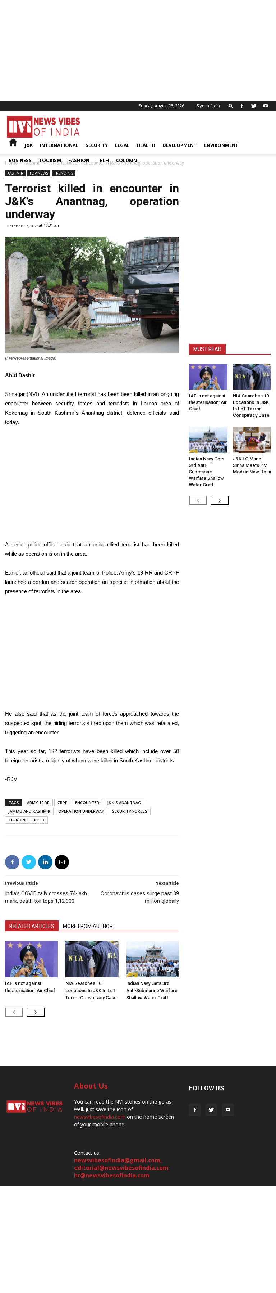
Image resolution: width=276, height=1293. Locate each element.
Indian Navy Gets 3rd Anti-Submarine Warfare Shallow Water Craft (152, 990)
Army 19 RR (38, 802)
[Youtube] (265, 106)
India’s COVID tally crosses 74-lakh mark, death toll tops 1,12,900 (46, 897)
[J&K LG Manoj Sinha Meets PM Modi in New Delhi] (252, 440)
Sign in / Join (208, 105)
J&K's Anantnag (124, 802)
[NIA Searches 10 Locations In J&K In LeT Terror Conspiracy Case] (91, 959)
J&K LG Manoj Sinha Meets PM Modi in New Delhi (252, 465)
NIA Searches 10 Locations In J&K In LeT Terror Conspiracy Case (91, 990)
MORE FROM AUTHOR (88, 926)
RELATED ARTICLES (31, 926)
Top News (38, 173)
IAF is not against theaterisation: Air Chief (208, 402)
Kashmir (15, 173)
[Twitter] (253, 106)
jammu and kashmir (29, 811)
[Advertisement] (138, 50)
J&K (29, 145)
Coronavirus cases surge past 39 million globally (140, 897)
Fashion (78, 160)
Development (179, 145)
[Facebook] (241, 106)
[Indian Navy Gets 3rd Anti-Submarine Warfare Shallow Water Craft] (152, 959)
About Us (91, 1086)
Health (146, 145)
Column (126, 160)
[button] (231, 105)
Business (20, 160)
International (59, 145)
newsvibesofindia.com (99, 1116)
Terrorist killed (26, 820)
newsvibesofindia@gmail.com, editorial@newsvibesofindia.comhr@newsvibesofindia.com (121, 1167)
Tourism (50, 160)
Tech (103, 160)
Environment (221, 145)
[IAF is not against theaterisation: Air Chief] (31, 959)
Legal (122, 145)
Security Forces (129, 811)
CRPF (62, 802)
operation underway (81, 811)
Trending (63, 173)
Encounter (87, 802)
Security (97, 145)
